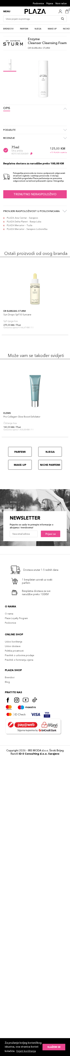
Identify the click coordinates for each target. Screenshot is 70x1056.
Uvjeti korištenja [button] (26, 1051)
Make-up (52, 28)
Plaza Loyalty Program (16, 618)
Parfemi (24, 28)
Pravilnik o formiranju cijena (19, 659)
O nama (9, 613)
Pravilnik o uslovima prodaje (19, 655)
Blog (7, 681)
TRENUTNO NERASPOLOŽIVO (35, 194)
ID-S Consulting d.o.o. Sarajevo (39, 753)
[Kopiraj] (31, 153)
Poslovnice (38, 3)
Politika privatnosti (14, 650)
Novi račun (61, 3)
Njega (38, 28)
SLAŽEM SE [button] (54, 1047)
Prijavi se (50, 533)
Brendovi (8, 28)
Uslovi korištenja (13, 641)
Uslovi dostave (13, 646)
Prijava (49, 3)
